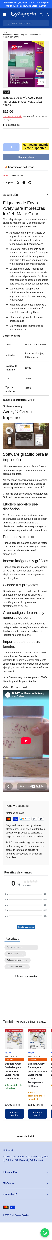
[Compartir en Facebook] (24, 183)
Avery (6, 175)
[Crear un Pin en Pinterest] (30, 183)
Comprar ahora (26, 157)
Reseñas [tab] (12, 938)
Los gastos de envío (12, 116)
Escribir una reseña (26, 927)
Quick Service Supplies (19, 1215)
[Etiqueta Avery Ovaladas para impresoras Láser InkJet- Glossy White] (14, 1039)
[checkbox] (17, 966)
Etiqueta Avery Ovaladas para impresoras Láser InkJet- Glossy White (13, 1071)
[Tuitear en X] (18, 183)
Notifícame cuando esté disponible (36, 146)
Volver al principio (26, 1136)
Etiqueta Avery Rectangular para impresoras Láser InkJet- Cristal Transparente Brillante (37, 1074)
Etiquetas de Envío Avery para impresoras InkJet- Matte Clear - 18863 (24, 36)
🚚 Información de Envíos (19, 167)
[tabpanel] (26, 976)
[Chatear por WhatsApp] (44, 1232)
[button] (47, 14)
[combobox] (26, 23)
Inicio (5, 32)
